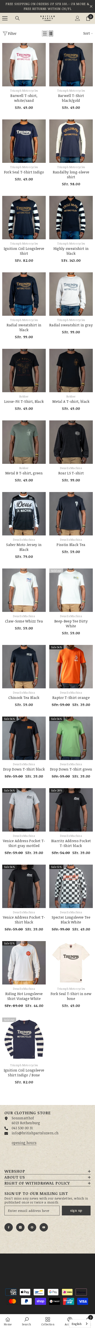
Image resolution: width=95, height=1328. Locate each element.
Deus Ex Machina (71, 468)
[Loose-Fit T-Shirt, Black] (24, 370)
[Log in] (77, 18)
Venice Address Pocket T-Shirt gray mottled (24, 843)
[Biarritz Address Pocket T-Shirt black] (71, 810)
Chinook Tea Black (23, 697)
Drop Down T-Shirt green (71, 769)
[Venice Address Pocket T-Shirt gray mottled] (24, 810)
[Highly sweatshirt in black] (71, 217)
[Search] (17, 18)
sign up (76, 1210)
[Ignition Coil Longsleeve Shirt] (24, 217)
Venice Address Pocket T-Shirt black (24, 920)
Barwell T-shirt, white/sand (23, 98)
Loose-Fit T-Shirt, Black (24, 401)
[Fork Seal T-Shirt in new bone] (71, 962)
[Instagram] (20, 1227)
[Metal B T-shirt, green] (24, 442)
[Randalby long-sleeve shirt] (71, 141)
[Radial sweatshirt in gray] (71, 294)
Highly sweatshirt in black (71, 251)
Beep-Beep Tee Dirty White (71, 623)
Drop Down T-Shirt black (24, 769)
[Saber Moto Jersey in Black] (24, 513)
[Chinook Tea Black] (24, 666)
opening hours (24, 1142)
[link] (26, 1321)
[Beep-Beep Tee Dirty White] (71, 590)
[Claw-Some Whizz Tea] (24, 590)
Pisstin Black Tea (71, 544)
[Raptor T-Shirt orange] (71, 666)
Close (91, 6)
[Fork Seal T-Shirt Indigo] (24, 141)
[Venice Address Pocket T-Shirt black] (24, 886)
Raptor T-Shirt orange (71, 697)
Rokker (23, 396)
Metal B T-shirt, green (24, 473)
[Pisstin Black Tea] (71, 513)
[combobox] (80, 1323)
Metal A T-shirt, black (70, 401)
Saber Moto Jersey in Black (24, 547)
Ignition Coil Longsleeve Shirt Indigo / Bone (24, 1072)
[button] (45, 33)
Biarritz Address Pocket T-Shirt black (71, 843)
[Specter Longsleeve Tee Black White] (71, 886)
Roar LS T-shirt (71, 473)
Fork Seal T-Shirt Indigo (24, 172)
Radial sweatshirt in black (24, 327)
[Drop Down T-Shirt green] (71, 738)
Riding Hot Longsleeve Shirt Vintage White (24, 996)
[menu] (5, 18)
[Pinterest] (32, 1227)
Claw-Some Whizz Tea (24, 621)
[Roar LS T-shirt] (71, 442)
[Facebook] (8, 1227)
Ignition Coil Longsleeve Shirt (24, 251)
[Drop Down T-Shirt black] (24, 738)
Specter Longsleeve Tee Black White (71, 920)
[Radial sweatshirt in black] (24, 294)
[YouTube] (44, 1227)
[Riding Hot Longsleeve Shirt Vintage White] (24, 962)
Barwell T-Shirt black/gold (71, 98)
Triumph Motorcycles (24, 90)
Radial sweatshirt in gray (71, 325)
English (77, 1324)
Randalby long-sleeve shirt (71, 174)
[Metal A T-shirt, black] (71, 370)
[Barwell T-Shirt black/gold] (71, 64)
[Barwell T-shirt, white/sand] (24, 64)
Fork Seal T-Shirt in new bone (71, 996)
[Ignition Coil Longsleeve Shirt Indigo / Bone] (24, 1039)
